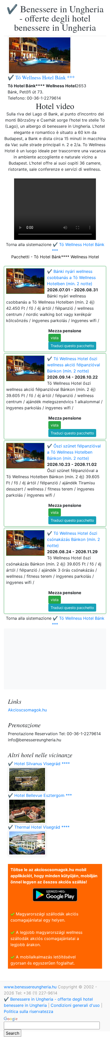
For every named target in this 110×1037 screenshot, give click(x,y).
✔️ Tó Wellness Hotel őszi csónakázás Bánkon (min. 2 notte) (73, 539)
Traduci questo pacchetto (72, 346)
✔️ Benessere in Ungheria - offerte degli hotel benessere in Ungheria (55, 18)
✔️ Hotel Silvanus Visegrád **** (39, 763)
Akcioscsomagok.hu (27, 709)
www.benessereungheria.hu (31, 986)
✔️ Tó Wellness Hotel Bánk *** (41, 77)
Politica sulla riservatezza (28, 1011)
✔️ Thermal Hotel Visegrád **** (39, 827)
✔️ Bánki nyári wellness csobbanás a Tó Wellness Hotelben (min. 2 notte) (71, 277)
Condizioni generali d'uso (75, 1005)
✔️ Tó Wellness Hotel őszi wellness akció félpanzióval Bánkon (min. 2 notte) (73, 364)
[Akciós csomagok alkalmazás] (55, 894)
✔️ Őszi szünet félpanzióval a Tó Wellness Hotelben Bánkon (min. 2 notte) (74, 452)
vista (55, 338)
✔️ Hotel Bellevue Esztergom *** (40, 795)
